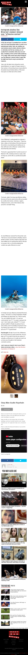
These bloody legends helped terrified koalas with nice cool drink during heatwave (18, 591)
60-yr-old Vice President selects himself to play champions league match (18, 616)
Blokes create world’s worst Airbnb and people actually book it (18, 609)
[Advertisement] (14, 88)
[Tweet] (20, 39)
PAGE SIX (6, 352)
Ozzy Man (10, 464)
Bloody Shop (13, 643)
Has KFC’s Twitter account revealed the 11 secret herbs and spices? (12, 489)
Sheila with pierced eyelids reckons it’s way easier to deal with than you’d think (13, 543)
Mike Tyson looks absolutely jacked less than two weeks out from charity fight (18, 597)
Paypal (21, 641)
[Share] (7, 39)
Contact (21, 639)
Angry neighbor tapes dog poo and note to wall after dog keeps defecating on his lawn (13, 561)
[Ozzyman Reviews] (14, 638)
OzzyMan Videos (13, 640)
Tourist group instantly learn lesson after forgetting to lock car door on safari (18, 622)
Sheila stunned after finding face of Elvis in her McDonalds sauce (13, 525)
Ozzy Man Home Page (6, 641)
